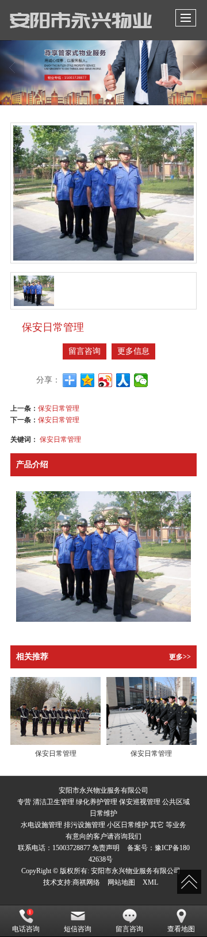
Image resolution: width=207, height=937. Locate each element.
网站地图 (121, 882)
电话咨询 (26, 929)
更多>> (180, 657)
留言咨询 (84, 351)
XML (150, 882)
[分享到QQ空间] (87, 380)
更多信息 (133, 351)
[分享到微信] (141, 380)
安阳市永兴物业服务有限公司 (136, 871)
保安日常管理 (58, 407)
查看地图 (181, 929)
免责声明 (106, 848)
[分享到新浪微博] (105, 380)
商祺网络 (86, 882)
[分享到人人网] (123, 380)
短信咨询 (77, 929)
